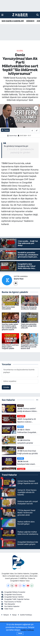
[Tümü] (37, 400)
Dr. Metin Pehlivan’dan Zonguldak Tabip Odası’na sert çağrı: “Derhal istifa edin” (27, 431)
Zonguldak (21, 416)
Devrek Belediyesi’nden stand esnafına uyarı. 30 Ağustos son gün (26, 463)
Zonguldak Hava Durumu (13, 595)
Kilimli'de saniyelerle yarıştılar (25, 441)
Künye (14, 615)
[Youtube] (28, 585)
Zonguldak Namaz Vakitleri (14, 597)
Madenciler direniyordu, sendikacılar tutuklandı (29, 308)
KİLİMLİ (20, 437)
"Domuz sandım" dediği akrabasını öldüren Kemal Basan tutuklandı (27, 410)
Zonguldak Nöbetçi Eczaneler (14, 592)
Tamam (20, 633)
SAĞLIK (20, 426)
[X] (12, 585)
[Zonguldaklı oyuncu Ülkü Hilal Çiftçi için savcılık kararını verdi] (29, 338)
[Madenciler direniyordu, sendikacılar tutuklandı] (29, 300)
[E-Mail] (15, 283)
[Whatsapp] (32, 585)
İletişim (6, 615)
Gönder (6, 387)
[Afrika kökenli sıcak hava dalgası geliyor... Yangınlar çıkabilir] (10, 338)
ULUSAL (20, 51)
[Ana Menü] (2, 15)
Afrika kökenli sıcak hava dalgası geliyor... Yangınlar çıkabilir (10, 346)
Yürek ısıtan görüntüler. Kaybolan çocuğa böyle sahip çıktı (29, 326)
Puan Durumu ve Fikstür (12, 602)
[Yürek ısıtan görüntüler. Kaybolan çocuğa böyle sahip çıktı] (29, 317)
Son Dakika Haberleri (11, 606)
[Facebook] (8, 585)
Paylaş (6, 130)
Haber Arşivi (8, 609)
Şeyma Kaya (13, 135)
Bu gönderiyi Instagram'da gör (16, 146)
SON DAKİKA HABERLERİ (13, 21)
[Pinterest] (16, 585)
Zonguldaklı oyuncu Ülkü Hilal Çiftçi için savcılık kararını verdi (29, 346)
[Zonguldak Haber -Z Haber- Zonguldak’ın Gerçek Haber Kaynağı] (20, 15)
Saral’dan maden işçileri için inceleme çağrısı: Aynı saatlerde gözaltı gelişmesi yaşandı (10, 326)
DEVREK (20, 458)
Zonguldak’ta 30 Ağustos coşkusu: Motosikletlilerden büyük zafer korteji (27, 420)
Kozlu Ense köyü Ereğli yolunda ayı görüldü (27, 452)
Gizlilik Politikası (26, 615)
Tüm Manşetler (9, 604)
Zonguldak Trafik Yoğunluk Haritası (16, 599)
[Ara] (37, 15)
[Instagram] (20, 585)
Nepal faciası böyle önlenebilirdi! (8, 308)
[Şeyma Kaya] (7, 280)
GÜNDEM (30, 21)
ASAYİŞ (20, 405)
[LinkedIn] (24, 585)
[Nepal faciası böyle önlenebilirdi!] (10, 300)
